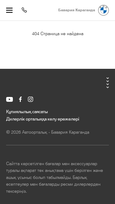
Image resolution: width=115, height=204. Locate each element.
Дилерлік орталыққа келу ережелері (42, 119)
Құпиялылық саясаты (27, 112)
